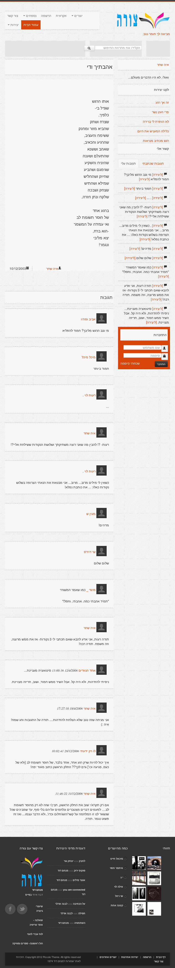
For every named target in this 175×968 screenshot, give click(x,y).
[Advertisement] (45, 48)
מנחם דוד (63, 870)
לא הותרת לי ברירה (156, 121)
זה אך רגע (162, 102)
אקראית (61, 16)
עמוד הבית (30, 25)
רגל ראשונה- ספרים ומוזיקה (27, 943)
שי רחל (119, 896)
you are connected (74, 889)
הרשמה (46, 16)
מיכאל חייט (116, 858)
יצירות (14, 25)
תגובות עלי (128, 163)
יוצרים (78, 16)
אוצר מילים (79, 880)
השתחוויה (79, 923)
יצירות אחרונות (129, 957)
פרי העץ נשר (160, 112)
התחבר (161, 364)
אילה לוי (118, 886)
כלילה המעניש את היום (153, 131)
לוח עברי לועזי (35, 934)
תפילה (81, 913)
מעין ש (90, 514)
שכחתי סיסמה (130, 363)
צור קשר (12, 16)
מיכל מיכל (88, 357)
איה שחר (52, 268)
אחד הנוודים (87, 670)
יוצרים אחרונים (108, 957)
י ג (122, 877)
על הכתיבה (79, 903)
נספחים (30, 16)
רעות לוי (90, 395)
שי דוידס (89, 552)
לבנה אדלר (61, 903)
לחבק (82, 861)
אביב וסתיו (88, 319)
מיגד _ (90, 590)
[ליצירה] (157, 174)
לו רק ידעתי (87, 751)
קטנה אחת (117, 905)
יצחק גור (68, 861)
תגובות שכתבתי (153, 163)
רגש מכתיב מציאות (156, 141)
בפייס (28, 894)
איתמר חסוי (116, 868)
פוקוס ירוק (79, 870)
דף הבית (160, 957)
